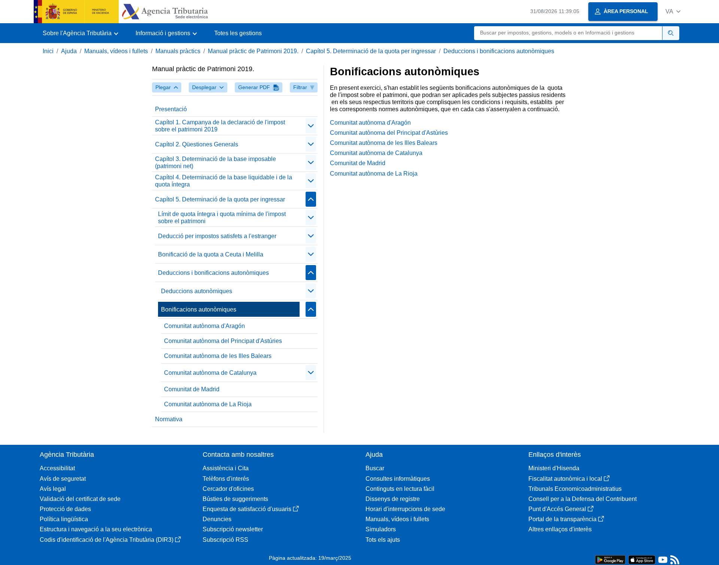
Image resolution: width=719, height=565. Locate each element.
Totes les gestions (238, 33)
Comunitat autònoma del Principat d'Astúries (223, 341)
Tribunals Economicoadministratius (575, 489)
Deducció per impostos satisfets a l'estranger (217, 236)
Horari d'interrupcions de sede (405, 509)
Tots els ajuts (382, 540)
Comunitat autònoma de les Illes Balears (217, 356)
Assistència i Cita (226, 468)
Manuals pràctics (177, 51)
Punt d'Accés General (557, 509)
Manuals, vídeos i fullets (116, 51)
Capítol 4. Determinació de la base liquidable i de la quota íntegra (223, 181)
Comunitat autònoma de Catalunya (210, 373)
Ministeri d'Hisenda (553, 468)
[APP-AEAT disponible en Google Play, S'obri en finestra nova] (610, 559)
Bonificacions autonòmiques (198, 309)
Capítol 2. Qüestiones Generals (196, 144)
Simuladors (380, 529)
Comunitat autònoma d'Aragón (204, 326)
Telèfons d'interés (226, 479)
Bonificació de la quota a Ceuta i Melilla (210, 254)
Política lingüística (64, 519)
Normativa (168, 419)
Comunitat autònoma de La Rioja (208, 404)
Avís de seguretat (63, 479)
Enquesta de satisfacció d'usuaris (247, 509)
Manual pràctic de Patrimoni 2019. (253, 51)
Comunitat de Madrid (191, 389)
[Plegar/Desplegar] (311, 125)
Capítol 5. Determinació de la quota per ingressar (371, 51)
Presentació (171, 109)
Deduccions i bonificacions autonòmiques (498, 51)
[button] (673, 11)
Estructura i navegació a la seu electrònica (96, 529)
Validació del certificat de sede (80, 499)
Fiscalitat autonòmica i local (565, 479)
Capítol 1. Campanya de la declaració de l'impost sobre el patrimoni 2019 (220, 126)
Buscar (374, 468)
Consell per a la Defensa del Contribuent (582, 499)
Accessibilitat (57, 468)
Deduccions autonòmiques (196, 291)
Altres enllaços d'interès (560, 529)
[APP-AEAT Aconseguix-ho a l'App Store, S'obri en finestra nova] (641, 559)
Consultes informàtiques (397, 479)
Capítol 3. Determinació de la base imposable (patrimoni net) (215, 162)
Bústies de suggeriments (235, 499)
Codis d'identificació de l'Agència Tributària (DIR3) (106, 540)
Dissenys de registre (392, 499)
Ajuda (69, 51)
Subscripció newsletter (233, 529)
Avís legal (53, 489)
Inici (48, 51)
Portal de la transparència (562, 519)
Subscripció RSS (225, 540)
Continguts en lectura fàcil (399, 489)
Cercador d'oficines (228, 489)
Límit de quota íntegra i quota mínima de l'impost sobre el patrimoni (222, 217)
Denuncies (217, 519)
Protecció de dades (65, 509)
